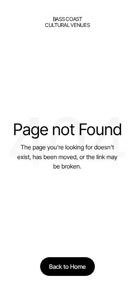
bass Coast (67, 19)
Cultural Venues (67, 25)
